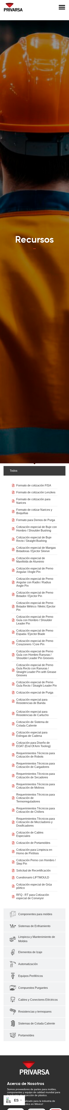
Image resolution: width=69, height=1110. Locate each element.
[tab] (34, 471)
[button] (62, 7)
